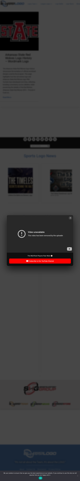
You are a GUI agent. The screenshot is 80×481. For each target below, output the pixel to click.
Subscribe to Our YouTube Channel (41, 261)
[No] (78, 476)
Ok (40, 478)
